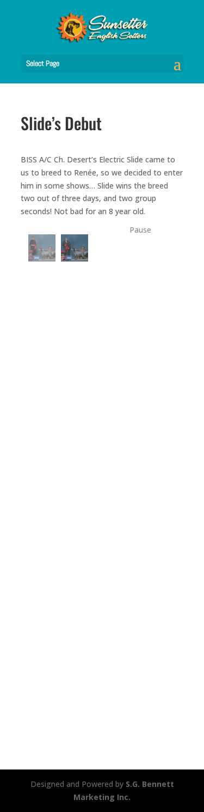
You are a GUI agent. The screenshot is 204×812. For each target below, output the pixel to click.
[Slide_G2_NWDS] (41, 248)
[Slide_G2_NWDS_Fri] (74, 248)
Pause (140, 230)
